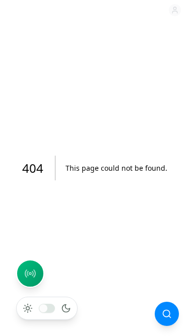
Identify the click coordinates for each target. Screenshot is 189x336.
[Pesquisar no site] (167, 314)
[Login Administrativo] (175, 10)
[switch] (47, 308)
